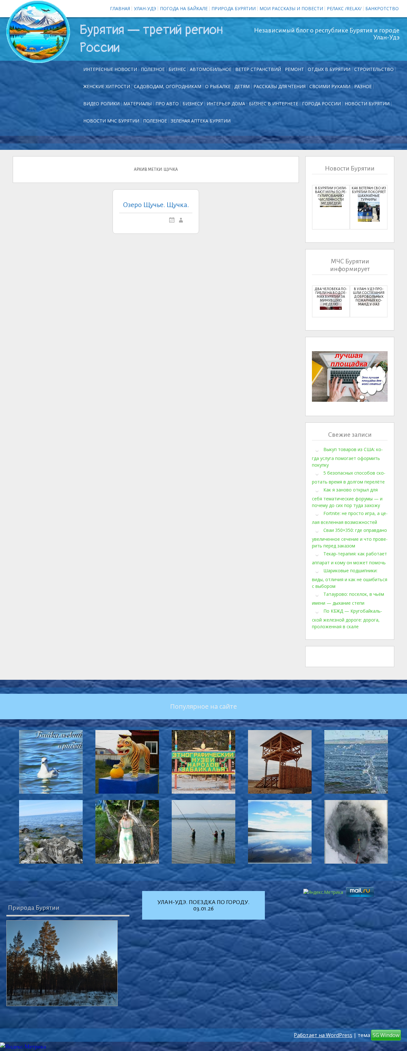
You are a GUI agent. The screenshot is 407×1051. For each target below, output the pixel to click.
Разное (363, 86)
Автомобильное (210, 69)
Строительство (374, 69)
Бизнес (177, 69)
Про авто (167, 104)
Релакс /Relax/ (344, 8)
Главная (120, 8)
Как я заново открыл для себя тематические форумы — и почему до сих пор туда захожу (347, 497)
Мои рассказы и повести (291, 8)
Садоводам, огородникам (167, 86)
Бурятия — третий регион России (151, 39)
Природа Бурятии (233, 8)
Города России (321, 104)
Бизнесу (193, 104)
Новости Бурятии (367, 104)
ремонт (294, 69)
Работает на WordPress (323, 1035)
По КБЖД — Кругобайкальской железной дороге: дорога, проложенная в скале (347, 619)
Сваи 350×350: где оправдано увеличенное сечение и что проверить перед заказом (350, 538)
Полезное (153, 69)
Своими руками (329, 86)
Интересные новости (110, 69)
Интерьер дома (226, 104)
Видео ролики (101, 104)
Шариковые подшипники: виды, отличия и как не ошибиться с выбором (349, 578)
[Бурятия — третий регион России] (38, 32)
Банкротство (382, 8)
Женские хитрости (106, 86)
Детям (242, 86)
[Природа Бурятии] (62, 963)
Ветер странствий (258, 69)
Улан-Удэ (145, 8)
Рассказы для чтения (279, 86)
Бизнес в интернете (273, 104)
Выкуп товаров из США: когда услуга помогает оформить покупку (347, 457)
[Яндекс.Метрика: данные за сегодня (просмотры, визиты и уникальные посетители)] (23, 1046)
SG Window (386, 1035)
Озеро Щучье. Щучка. (156, 205)
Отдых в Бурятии (329, 69)
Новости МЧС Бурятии (111, 121)
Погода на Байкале (184, 8)
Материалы (137, 104)
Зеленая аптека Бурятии (201, 121)
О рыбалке (218, 86)
